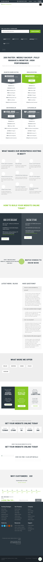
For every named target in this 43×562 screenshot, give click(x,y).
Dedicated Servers (4, 514)
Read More (5, 238)
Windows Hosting (4, 516)
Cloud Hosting (3, 517)
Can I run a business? (29, 319)
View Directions (18, 544)
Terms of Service (28, 558)
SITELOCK (29, 366)
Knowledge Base (31, 528)
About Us (29, 509)
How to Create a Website (19, 525)
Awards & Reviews (31, 516)
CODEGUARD (5, 371)
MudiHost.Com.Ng (11, 558)
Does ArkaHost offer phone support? (32, 336)
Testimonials (30, 517)
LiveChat (35, 1)
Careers (29, 514)
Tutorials (29, 530)
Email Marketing (17, 519)
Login (40, 1)
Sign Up (11, 80)
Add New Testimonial (22, 482)
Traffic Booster (17, 516)
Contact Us (30, 527)
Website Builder (17, 509)
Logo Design (17, 512)
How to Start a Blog (18, 530)
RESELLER (5, 366)
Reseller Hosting (4, 510)
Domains (22, 366)
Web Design (17, 510)
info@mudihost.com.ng (16, 542)
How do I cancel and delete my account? (31, 289)
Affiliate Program (31, 519)
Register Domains (18, 514)
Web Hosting (3, 509)
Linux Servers (3, 519)
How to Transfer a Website (19, 527)
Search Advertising (18, 517)
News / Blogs (30, 512)
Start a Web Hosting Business (20, 528)
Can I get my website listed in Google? (32, 308)
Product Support (31, 525)
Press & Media (30, 510)
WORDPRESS (13, 366)
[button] (40, 559)
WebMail (30, 1)
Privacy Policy (35, 558)
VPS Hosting (3, 512)
